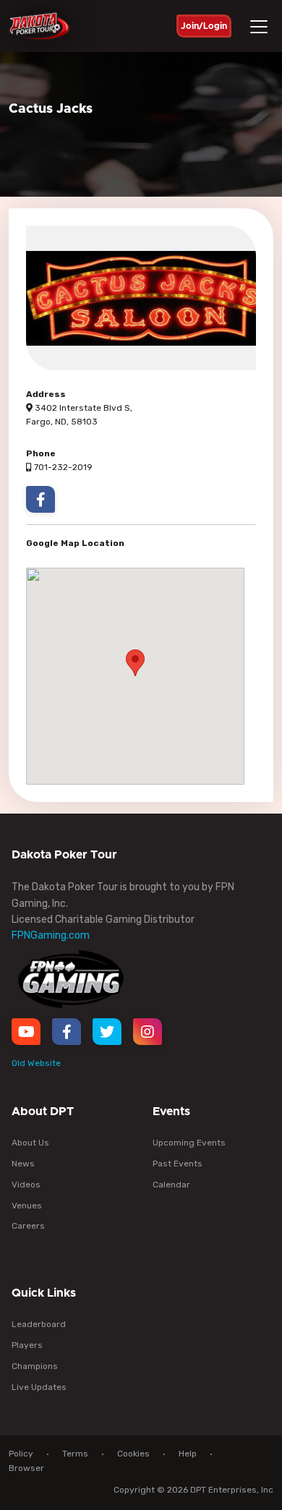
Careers (28, 1226)
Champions (35, 1366)
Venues (27, 1205)
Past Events (177, 1164)
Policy (21, 1454)
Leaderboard (39, 1324)
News (23, 1164)
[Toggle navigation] (261, 26)
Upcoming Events (189, 1143)
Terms (75, 1454)
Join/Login (204, 26)
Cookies (133, 1454)
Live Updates (39, 1387)
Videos (26, 1185)
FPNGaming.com (51, 935)
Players (27, 1345)
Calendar (171, 1185)
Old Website (36, 1063)
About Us (30, 1143)
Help (188, 1454)
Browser (26, 1468)
